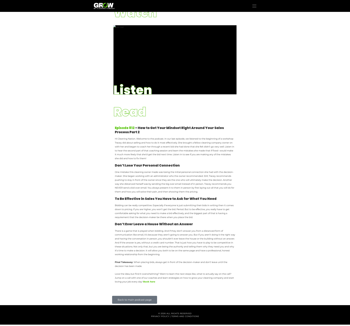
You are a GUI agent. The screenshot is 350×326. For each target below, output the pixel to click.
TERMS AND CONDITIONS (185, 316)
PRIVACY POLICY (160, 316)
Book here (149, 281)
